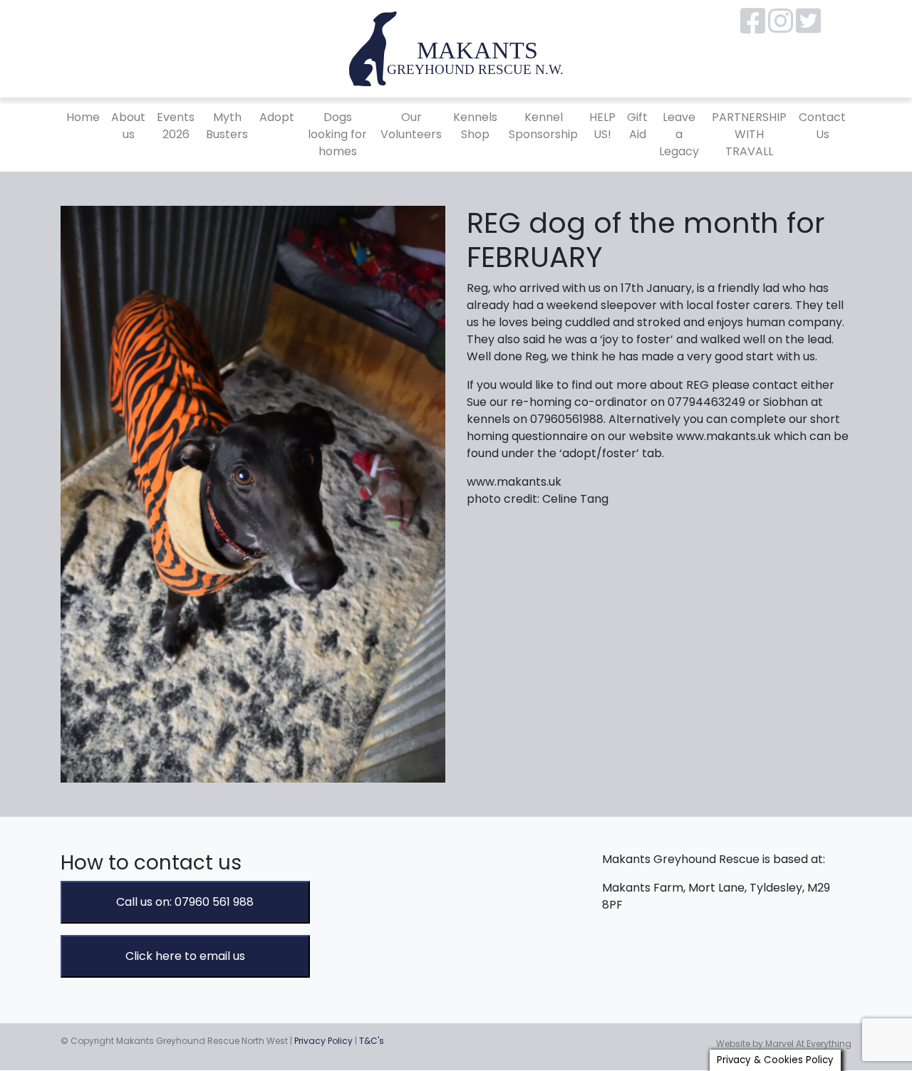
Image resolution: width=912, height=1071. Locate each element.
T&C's (371, 1041)
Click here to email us (185, 956)
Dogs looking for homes (337, 134)
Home (83, 117)
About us (128, 125)
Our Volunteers (411, 125)
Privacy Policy (323, 1041)
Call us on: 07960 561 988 (185, 902)
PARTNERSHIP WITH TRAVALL (749, 134)
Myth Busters (227, 125)
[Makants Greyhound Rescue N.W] (456, 48)
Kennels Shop (475, 125)
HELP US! (602, 125)
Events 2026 (176, 125)
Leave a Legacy (679, 134)
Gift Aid (637, 125)
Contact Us (822, 125)
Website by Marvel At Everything (783, 1044)
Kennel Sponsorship (543, 125)
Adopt (276, 117)
